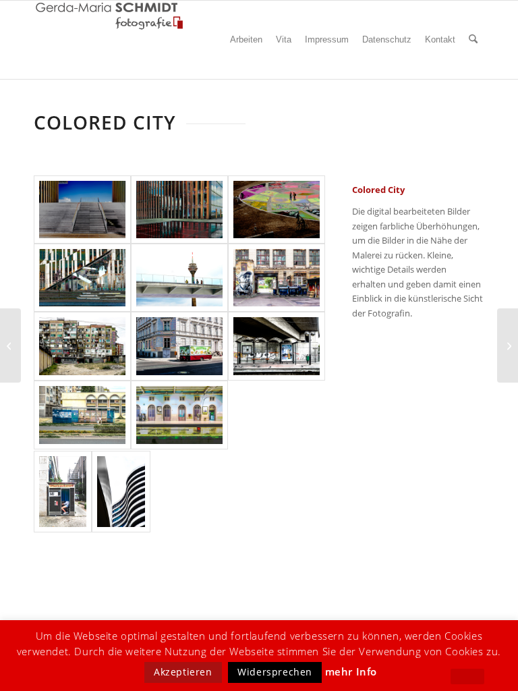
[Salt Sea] (507, 345)
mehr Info (351, 671)
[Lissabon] (179, 415)
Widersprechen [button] (274, 671)
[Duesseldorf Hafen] (121, 492)
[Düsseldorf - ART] (276, 209)
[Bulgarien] (82, 346)
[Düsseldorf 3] (82, 278)
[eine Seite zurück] (467, 676)
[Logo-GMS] (109, 16)
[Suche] (473, 40)
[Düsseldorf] (82, 209)
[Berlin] (276, 278)
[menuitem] (246, 40)
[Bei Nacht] (10, 345)
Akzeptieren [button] (183, 671)
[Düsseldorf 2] (179, 209)
